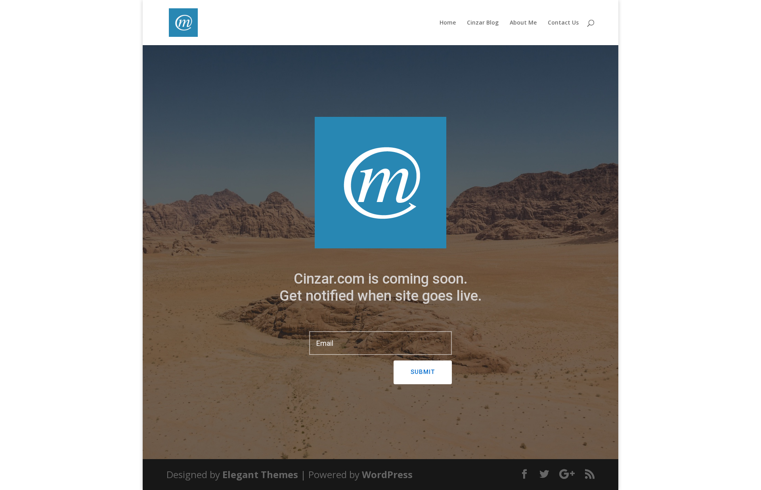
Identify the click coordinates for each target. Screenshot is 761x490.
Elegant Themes (260, 474)
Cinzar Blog (483, 23)
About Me (523, 23)
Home (448, 23)
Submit (423, 372)
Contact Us (563, 23)
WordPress (387, 474)
